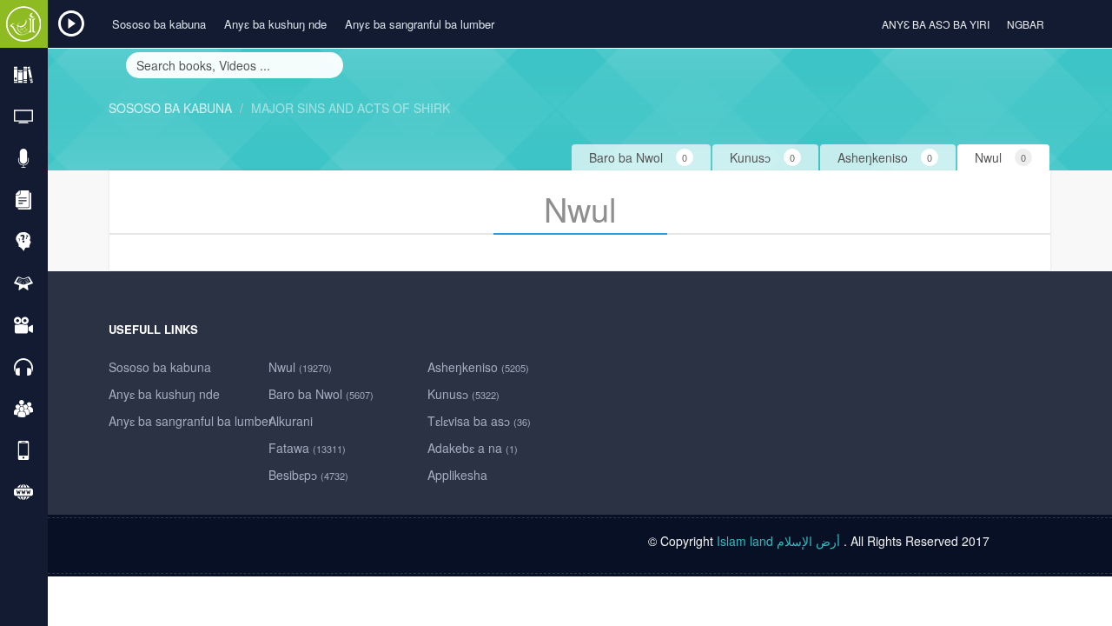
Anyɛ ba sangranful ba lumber (419, 24)
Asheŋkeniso (478, 367)
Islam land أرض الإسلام (778, 540)
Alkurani (290, 421)
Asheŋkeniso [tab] (884, 157)
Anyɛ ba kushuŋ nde (275, 24)
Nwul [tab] (1000, 157)
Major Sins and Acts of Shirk (350, 108)
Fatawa (307, 447)
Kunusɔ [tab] (762, 157)
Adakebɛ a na (472, 447)
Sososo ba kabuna (159, 24)
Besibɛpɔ (308, 474)
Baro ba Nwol (321, 394)
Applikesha (457, 474)
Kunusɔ (463, 394)
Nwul (300, 367)
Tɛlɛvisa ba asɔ (479, 421)
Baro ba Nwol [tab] (638, 157)
